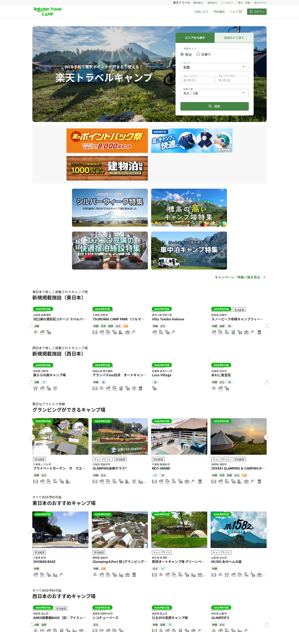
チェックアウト (226, 76)
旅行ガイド (260, 2)
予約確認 (219, 12)
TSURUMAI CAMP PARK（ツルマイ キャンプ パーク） (132, 319)
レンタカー (228, 2)
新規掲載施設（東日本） (59, 297)
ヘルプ (234, 12)
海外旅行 (212, 2)
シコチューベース (105, 617)
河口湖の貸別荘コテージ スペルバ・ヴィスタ (66, 319)
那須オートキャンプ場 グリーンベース (180, 561)
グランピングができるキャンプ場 (68, 409)
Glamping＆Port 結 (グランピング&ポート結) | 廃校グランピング (141, 561)
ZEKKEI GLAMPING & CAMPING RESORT (241, 468)
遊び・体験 (244, 2)
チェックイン (190, 76)
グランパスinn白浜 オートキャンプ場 (121, 374)
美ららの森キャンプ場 (49, 374)
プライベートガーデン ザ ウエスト (60, 468)
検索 (217, 106)
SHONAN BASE (44, 561)
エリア (187, 63)
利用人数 (188, 89)
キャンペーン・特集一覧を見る (237, 277)
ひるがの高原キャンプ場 (170, 617)
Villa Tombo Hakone (168, 319)
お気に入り (201, 12)
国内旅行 (198, 2)
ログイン (259, 11)
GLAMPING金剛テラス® (110, 468)
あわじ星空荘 (221, 374)
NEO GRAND (161, 468)
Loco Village (161, 374)
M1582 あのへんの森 (226, 561)
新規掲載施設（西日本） (59, 353)
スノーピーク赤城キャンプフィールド (239, 319)
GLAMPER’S (220, 617)
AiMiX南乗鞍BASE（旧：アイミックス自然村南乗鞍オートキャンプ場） (85, 617)
